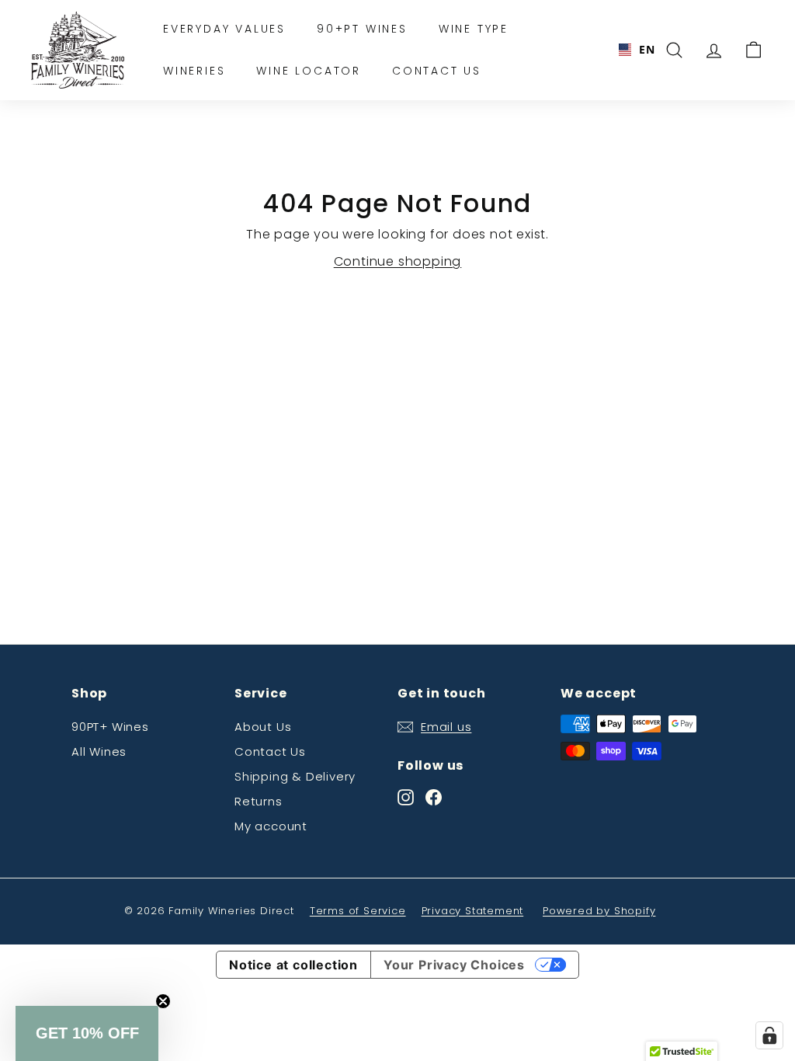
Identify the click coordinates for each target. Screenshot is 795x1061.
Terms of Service (358, 910)
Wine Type (474, 29)
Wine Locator (308, 70)
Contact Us (436, 70)
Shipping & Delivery (295, 776)
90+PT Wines (362, 29)
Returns (258, 801)
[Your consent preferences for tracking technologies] (769, 1035)
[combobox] (630, 49)
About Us (262, 726)
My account (270, 826)
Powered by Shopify (599, 910)
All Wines (99, 751)
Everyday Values (224, 29)
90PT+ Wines (110, 726)
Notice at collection (293, 964)
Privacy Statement (473, 910)
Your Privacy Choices (454, 964)
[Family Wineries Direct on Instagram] (406, 797)
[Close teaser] (163, 1001)
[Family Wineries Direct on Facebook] (433, 797)
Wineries (194, 70)
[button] (87, 1033)
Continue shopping (398, 261)
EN (641, 49)
